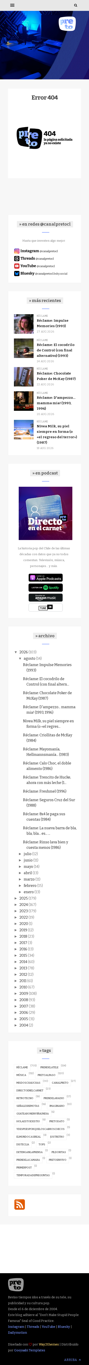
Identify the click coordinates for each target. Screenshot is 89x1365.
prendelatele (49, 1067)
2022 (23, 917)
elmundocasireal (28, 1136)
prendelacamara (28, 1159)
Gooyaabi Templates (29, 1350)
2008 (23, 1000)
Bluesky (64, 1327)
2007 (23, 1006)
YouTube (48, 1327)
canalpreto (60, 1082)
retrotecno (24, 1098)
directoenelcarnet (29, 1090)
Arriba (71, 1360)
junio (28, 860)
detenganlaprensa (29, 1152)
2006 (23, 1012)
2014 (23, 962)
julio (27, 854)
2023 (23, 911)
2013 (23, 968)
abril (28, 873)
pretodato (56, 1121)
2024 (23, 905)
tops (42, 1144)
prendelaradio (54, 1098)
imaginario (57, 1106)
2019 (23, 930)
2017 (23, 943)
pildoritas (59, 1152)
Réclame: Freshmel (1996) (44, 791)
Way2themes (49, 1344)
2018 (23, 936)
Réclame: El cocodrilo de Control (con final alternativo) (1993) (55, 350)
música (21, 1075)
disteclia (22, 1144)
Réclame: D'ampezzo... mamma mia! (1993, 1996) (56, 403)
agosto (29, 658)
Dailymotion (17, 1333)
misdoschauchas (28, 1082)
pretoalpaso (46, 1075)
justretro (57, 1136)
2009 (23, 993)
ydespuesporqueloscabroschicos (40, 1129)
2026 (23, 652)
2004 (23, 1025)
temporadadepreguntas (33, 1175)
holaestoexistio (28, 1121)
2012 (23, 974)
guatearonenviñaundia (32, 1113)
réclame (22, 1067)
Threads (33, 1327)
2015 (23, 955)
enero (29, 892)
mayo (28, 866)
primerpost (24, 1167)
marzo (29, 879)
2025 (23, 898)
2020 (23, 924)
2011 (22, 981)
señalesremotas (27, 1106)
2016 (23, 949)
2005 (23, 1019)
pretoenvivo (57, 1159)
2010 (23, 987)
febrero (30, 885)
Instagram (16, 1327)
